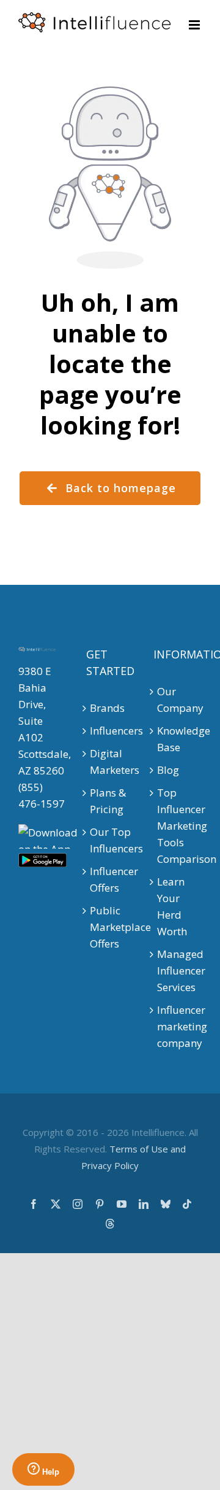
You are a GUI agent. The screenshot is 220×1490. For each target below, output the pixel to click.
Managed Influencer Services (178, 970)
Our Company (178, 699)
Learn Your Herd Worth (172, 906)
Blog (168, 770)
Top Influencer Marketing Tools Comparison (178, 826)
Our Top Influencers (110, 840)
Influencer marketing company (178, 1026)
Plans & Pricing (108, 801)
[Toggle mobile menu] (195, 24)
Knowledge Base (178, 739)
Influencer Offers (110, 879)
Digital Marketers (110, 761)
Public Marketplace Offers (110, 927)
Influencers (110, 731)
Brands (107, 708)
